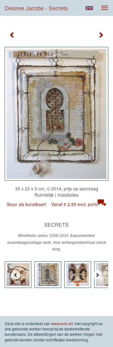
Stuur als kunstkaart (52, 204)
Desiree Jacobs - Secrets (36, 8)
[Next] (97, 274)
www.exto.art (62, 323)
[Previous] (15, 274)
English (89, 8)
